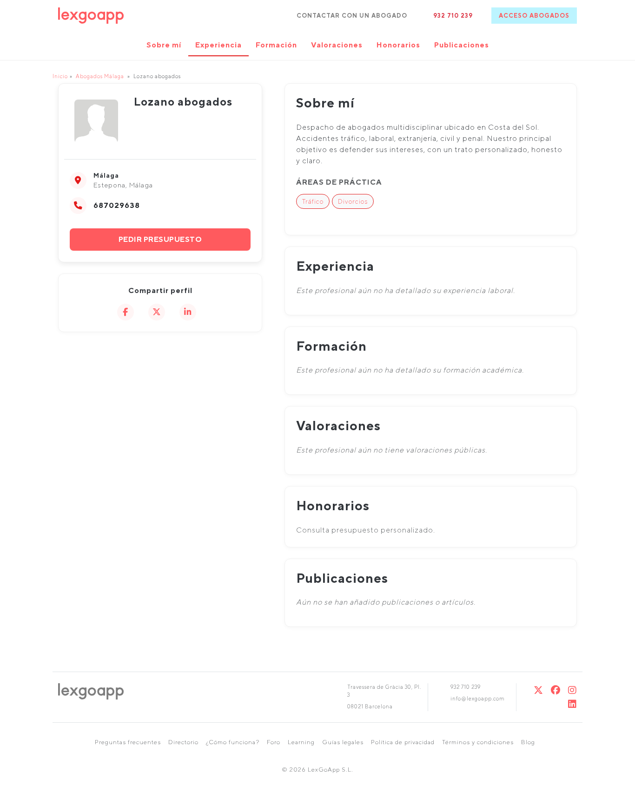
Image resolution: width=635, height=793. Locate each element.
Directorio (183, 742)
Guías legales (343, 742)
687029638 (116, 205)
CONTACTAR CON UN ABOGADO (352, 15)
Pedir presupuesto (160, 239)
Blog (528, 742)
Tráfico (313, 201)
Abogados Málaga (100, 76)
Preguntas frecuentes (128, 742)
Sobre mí (163, 44)
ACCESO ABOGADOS (534, 15)
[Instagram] (572, 690)
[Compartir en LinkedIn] (187, 312)
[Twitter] (538, 690)
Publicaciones (461, 44)
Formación (276, 44)
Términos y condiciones (478, 742)
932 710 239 (453, 15)
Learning (301, 742)
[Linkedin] (572, 704)
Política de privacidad (403, 742)
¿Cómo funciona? (232, 742)
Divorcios (353, 201)
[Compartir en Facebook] (125, 312)
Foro (273, 742)
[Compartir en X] (156, 312)
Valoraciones (337, 44)
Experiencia (218, 44)
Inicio (60, 76)
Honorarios (398, 44)
